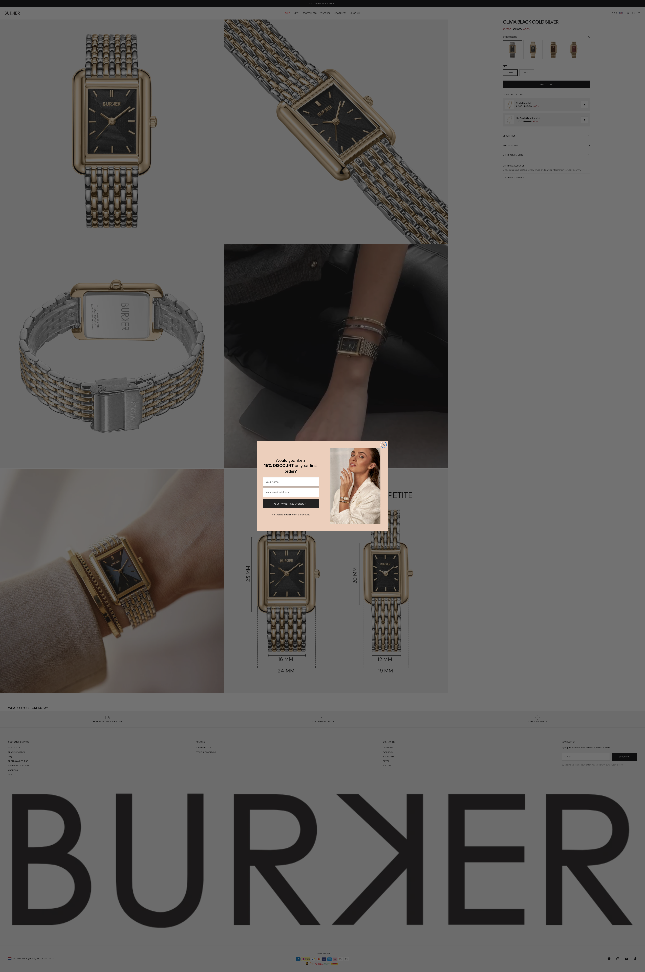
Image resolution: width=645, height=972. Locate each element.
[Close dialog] (384, 445)
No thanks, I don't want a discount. (291, 514)
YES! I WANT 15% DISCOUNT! (291, 503)
